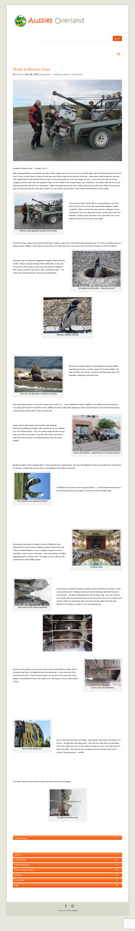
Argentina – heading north (54, 74)
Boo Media (72, 910)
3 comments (76, 74)
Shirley (19, 74)
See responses (21, 838)
